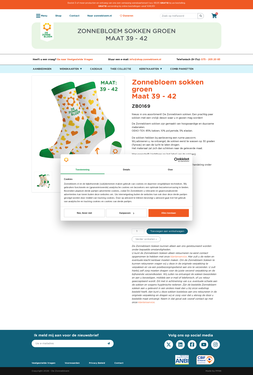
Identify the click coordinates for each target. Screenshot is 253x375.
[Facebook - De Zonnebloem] (192, 344)
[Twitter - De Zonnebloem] (168, 344)
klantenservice (178, 256)
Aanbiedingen (42, 69)
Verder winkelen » (146, 239)
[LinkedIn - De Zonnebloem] (180, 344)
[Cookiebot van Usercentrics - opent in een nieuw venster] (176, 160)
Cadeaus (96, 69)
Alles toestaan (168, 213)
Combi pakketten (181, 69)
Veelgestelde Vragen (43, 363)
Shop (58, 16)
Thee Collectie (120, 69)
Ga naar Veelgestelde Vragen (75, 59)
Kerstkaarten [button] (149, 69)
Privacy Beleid (97, 363)
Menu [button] (43, 16)
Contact (74, 16)
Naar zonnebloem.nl (99, 16)
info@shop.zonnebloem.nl (145, 59)
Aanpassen (125, 213)
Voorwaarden (72, 363)
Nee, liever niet (84, 213)
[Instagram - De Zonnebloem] (215, 344)
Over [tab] (170, 169)
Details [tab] (126, 169)
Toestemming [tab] (82, 169)
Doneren (127, 16)
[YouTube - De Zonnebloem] (203, 344)
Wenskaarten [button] (70, 69)
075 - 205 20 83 (210, 59)
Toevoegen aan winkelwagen (167, 231)
